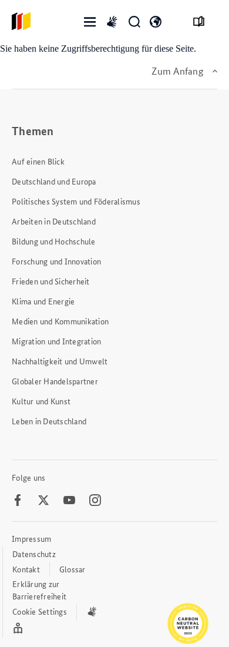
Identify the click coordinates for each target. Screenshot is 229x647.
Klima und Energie (43, 301)
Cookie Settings (39, 611)
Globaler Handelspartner (55, 381)
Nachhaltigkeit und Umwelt (59, 361)
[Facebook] (17, 500)
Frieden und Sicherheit (51, 281)
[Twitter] (43, 500)
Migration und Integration (56, 341)
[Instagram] (95, 500)
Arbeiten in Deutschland (54, 221)
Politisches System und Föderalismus (76, 201)
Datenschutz (34, 553)
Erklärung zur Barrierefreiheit (39, 590)
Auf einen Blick (38, 161)
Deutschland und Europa (54, 181)
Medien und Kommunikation (60, 321)
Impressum (31, 538)
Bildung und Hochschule (54, 241)
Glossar (72, 569)
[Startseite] (21, 22)
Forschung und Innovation (56, 261)
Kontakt (26, 569)
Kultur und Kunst (41, 401)
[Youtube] (69, 500)
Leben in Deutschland (49, 421)
